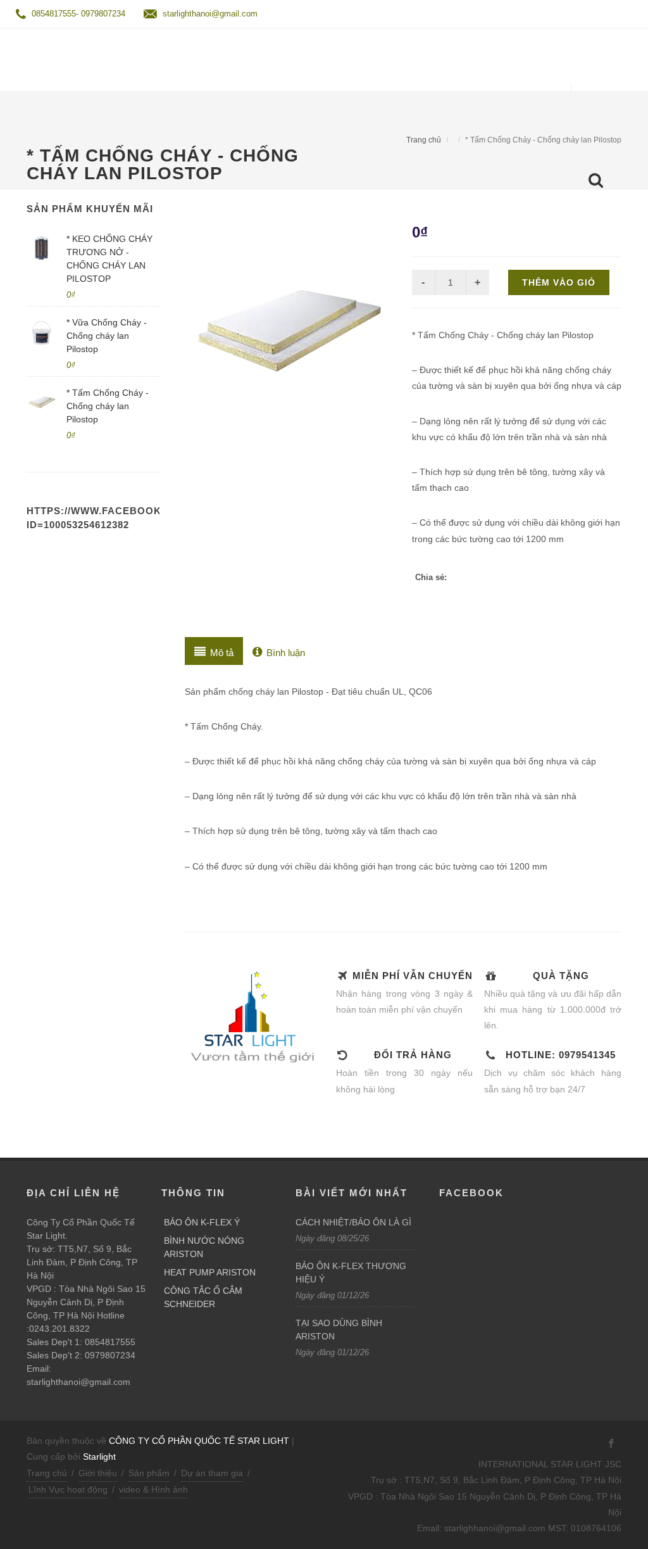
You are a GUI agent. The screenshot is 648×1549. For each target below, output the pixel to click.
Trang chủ (423, 140)
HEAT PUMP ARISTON (210, 1272)
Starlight (99, 1456)
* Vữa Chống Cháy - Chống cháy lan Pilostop (106, 335)
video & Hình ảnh (153, 1489)
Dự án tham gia (212, 1473)
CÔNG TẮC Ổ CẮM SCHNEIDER (203, 1297)
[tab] (214, 651)
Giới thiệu (97, 1473)
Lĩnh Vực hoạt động (68, 1489)
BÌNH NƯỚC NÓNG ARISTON (204, 1247)
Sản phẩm (149, 1473)
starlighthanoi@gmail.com (209, 13)
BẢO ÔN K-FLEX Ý (202, 1222)
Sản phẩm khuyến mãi (90, 208)
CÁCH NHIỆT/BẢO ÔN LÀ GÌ (353, 1222)
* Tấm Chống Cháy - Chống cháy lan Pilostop (107, 406)
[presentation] (214, 651)
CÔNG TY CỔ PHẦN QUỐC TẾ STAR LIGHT (199, 1441)
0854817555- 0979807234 (77, 13)
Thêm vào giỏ (558, 282)
